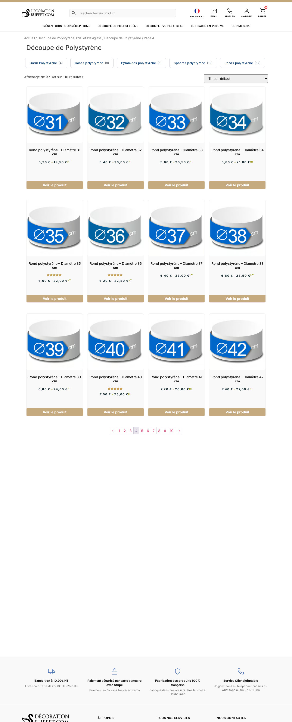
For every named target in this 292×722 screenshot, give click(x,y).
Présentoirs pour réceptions (66, 26)
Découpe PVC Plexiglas (164, 26)
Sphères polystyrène (189, 63)
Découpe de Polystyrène (122, 38)
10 (171, 431)
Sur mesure (241, 26)
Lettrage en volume (207, 26)
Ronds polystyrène (239, 63)
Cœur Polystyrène (43, 63)
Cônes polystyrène (89, 63)
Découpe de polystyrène (118, 26)
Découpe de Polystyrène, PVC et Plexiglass (70, 38)
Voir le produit (54, 185)
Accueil (29, 38)
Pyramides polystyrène (138, 63)
